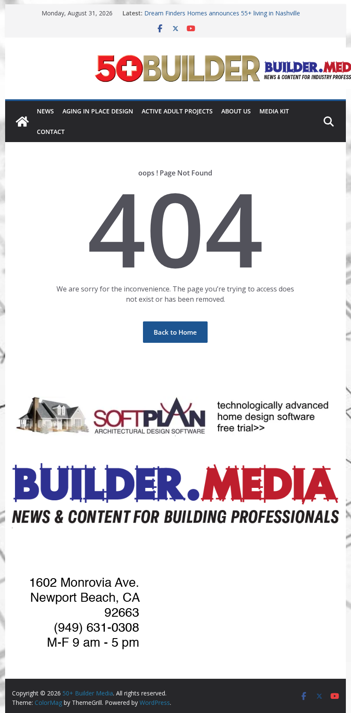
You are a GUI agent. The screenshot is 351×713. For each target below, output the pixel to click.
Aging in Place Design (97, 111)
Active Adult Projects (177, 111)
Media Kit (274, 111)
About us (236, 111)
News (45, 111)
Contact (51, 132)
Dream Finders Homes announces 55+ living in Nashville (222, 13)
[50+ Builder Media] (22, 121)
